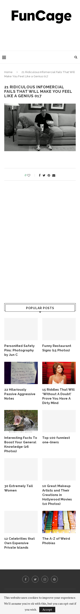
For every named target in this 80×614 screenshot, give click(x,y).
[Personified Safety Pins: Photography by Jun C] (21, 329)
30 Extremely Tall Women (18, 488)
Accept (47, 609)
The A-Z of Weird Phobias (56, 541)
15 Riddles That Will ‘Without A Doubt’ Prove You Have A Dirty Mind (58, 396)
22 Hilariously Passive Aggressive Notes (19, 394)
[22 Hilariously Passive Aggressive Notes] (21, 373)
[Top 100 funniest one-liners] (59, 421)
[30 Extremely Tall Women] (21, 469)
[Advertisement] (41, 36)
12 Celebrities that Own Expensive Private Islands (19, 543)
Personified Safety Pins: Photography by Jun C (19, 350)
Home (8, 72)
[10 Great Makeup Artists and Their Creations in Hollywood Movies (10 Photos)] (59, 469)
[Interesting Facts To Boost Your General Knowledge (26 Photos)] (21, 421)
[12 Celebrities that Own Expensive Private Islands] (21, 522)
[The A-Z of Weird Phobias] (59, 522)
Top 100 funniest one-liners (56, 440)
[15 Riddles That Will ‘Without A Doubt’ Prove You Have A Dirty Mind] (59, 373)
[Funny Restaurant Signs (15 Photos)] (59, 329)
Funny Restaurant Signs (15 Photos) (56, 348)
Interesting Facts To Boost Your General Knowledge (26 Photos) (20, 444)
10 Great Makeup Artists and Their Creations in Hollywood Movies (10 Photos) (57, 495)
